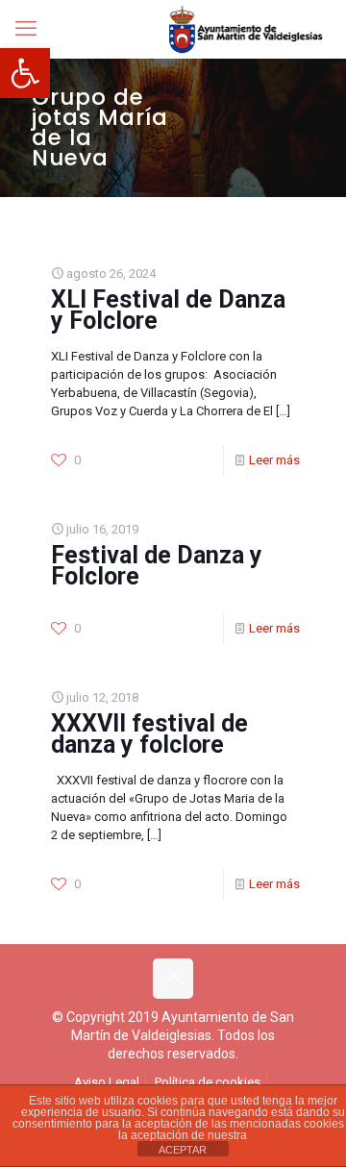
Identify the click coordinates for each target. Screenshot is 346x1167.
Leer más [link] (274, 460)
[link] (25, 73)
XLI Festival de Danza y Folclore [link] (168, 310)
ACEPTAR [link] (183, 1149)
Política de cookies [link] (207, 1082)
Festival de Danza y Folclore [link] (156, 565)
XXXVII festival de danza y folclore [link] (149, 733)
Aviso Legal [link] (106, 1082)
